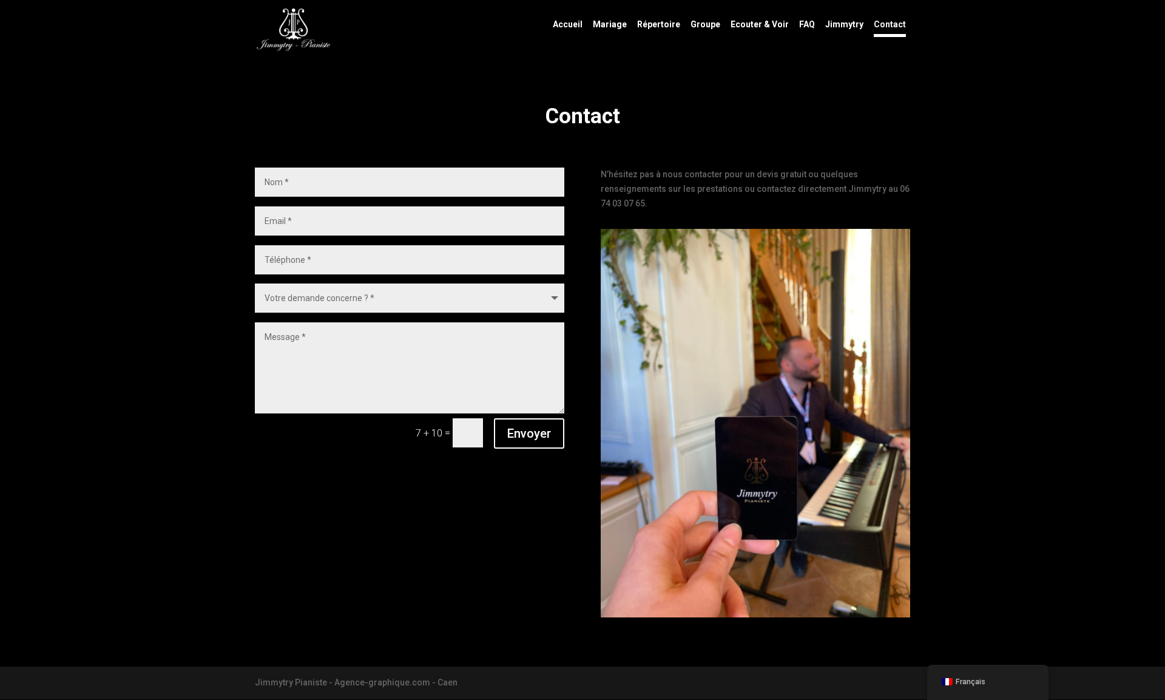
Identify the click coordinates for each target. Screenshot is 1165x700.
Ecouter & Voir (760, 24)
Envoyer (529, 433)
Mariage (610, 24)
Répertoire (658, 24)
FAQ (807, 24)
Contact (890, 24)
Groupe (705, 24)
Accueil (567, 24)
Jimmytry (844, 24)
